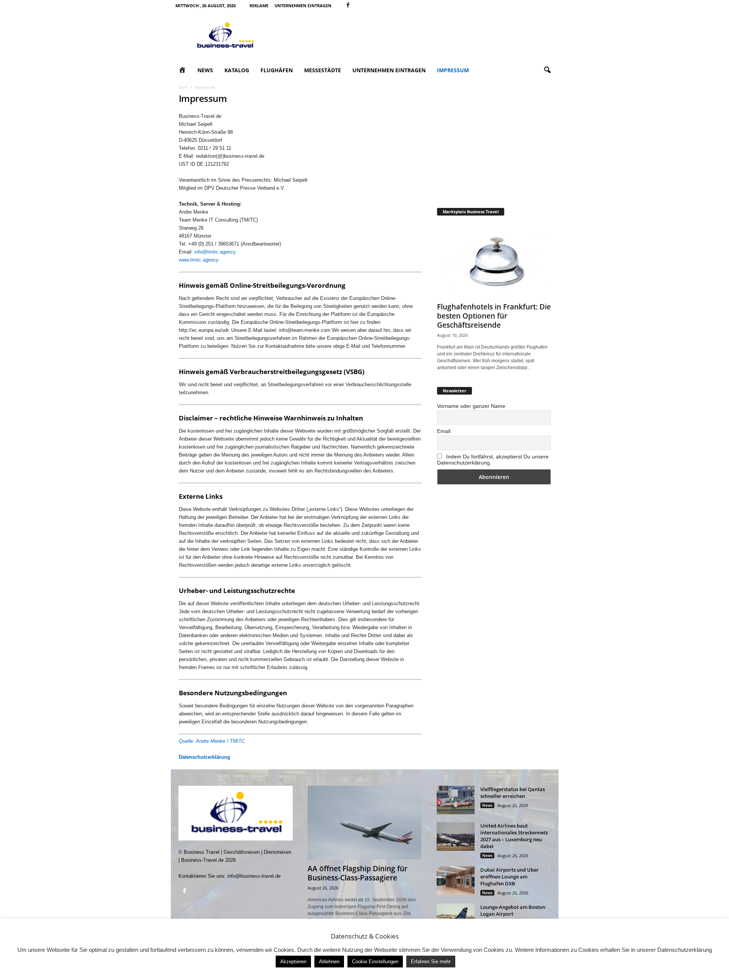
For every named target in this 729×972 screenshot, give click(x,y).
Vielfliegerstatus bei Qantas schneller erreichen (512, 792)
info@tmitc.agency (215, 252)
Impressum (453, 70)
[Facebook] (348, 5)
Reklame (258, 5)
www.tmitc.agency (199, 260)
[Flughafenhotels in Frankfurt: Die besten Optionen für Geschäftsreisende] (494, 261)
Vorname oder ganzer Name (471, 406)
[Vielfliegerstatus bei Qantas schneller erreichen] (456, 800)
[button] (547, 70)
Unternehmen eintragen (303, 5)
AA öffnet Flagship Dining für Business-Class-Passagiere (357, 873)
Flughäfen (276, 70)
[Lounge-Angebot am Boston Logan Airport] (456, 918)
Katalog (236, 70)
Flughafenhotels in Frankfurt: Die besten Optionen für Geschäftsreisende (494, 316)
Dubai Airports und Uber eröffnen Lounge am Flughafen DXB (509, 876)
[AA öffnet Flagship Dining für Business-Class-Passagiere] (364, 822)
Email (443, 431)
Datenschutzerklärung (204, 757)
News (205, 70)
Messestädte (322, 70)
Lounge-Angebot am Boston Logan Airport (512, 910)
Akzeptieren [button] (293, 961)
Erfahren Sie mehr (431, 961)
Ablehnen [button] (329, 961)
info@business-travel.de (254, 876)
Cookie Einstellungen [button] (375, 961)
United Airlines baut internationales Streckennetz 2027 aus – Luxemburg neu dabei (514, 836)
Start (183, 87)
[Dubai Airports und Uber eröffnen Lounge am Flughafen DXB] (456, 880)
